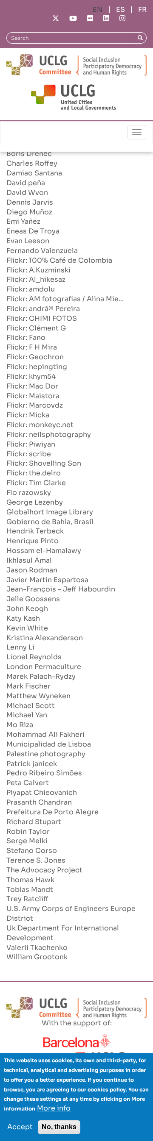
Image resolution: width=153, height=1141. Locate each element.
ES (120, 9)
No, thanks (59, 1126)
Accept (20, 1126)
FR (142, 9)
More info (54, 1108)
